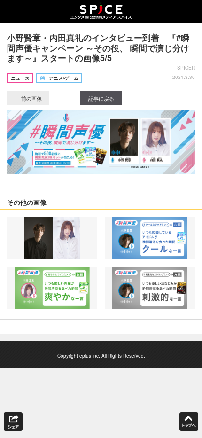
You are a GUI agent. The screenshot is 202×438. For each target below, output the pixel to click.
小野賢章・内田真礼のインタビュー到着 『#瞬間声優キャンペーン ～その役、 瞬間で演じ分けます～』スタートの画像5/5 (98, 47)
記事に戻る (101, 98)
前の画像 (31, 98)
